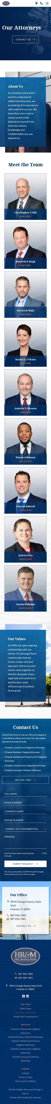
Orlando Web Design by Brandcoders (26, 1097)
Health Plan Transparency (25, 1016)
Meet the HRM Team (25, 1012)
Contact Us (23, 39)
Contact (25, 1073)
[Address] (36, 3)
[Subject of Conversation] (25, 829)
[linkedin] (27, 996)
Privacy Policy (9, 874)
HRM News (25, 1008)
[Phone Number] (41, 3)
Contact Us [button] (23, 926)
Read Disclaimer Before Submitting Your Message (19, 854)
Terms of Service (24, 874)
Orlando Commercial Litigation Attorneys (25, 747)
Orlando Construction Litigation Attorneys (25, 765)
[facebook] (23, 996)
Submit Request (23, 864)
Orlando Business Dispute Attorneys (22, 752)
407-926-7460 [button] (23, 780)
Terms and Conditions (25, 1081)
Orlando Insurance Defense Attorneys (23, 770)
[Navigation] (47, 3)
